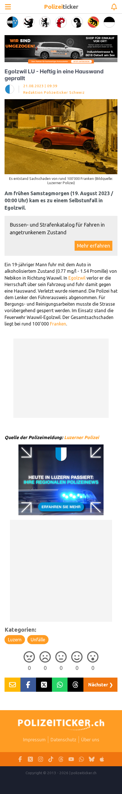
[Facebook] (20, 759)
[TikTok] (51, 759)
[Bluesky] (91, 759)
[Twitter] (30, 759)
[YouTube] (71, 759)
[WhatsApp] (81, 759)
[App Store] (102, 759)
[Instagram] (40, 759)
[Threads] (61, 759)
